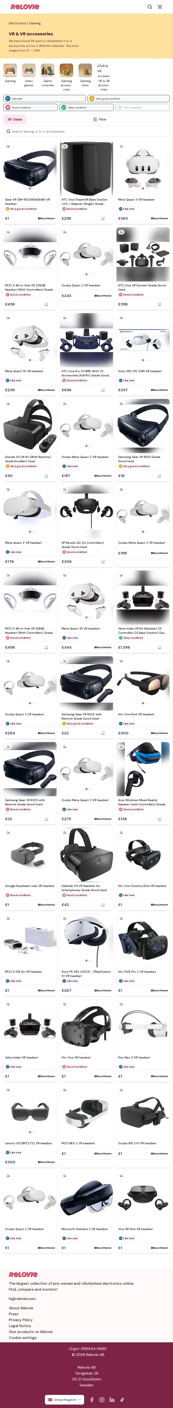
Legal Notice (20, 1325)
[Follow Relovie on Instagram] (101, 1399)
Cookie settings (23, 1337)
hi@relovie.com (22, 1298)
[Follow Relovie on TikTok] (122, 1399)
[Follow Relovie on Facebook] (91, 1399)
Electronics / (19, 23)
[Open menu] (160, 7)
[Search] (8, 131)
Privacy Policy (21, 1319)
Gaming (35, 23)
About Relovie (21, 1308)
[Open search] (150, 7)
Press (13, 1313)
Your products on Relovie (31, 1331)
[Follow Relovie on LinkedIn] (112, 1399)
